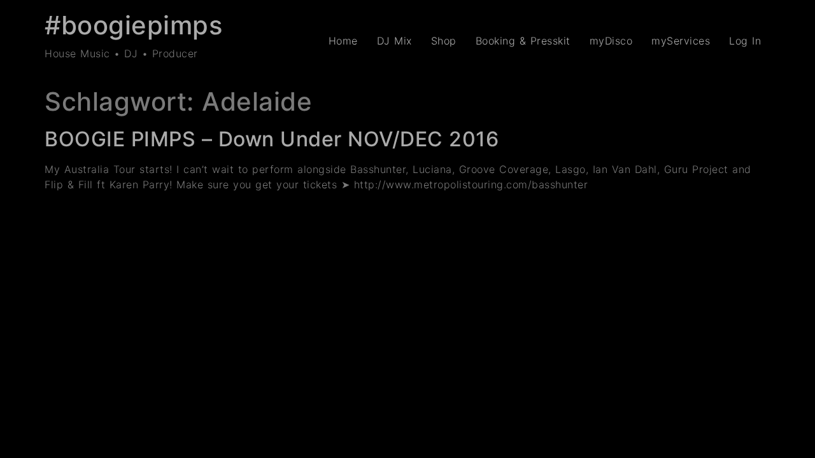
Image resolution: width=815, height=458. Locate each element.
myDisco (611, 40)
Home (343, 40)
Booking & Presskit (523, 40)
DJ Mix (394, 40)
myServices (680, 40)
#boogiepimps (133, 25)
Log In (745, 40)
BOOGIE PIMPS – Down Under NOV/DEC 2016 (272, 139)
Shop (444, 40)
